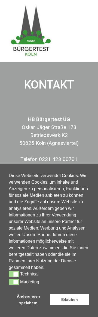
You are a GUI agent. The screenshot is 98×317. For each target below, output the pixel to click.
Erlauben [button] (69, 299)
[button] (46, 268)
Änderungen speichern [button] (28, 299)
